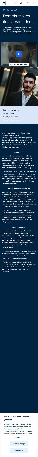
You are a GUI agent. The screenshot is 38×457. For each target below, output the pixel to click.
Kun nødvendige (19, 444)
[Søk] (14, 3)
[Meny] (34, 3)
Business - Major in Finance (13, 120)
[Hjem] (4, 3)
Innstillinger (19, 437)
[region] (19, 435)
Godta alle (19, 450)
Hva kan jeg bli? (10, 10)
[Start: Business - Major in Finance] (19, 54)
